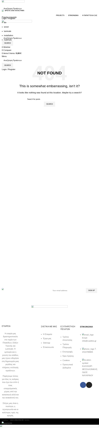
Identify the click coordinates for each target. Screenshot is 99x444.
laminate (7, 31)
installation (8, 35)
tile (5, 22)
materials (8, 40)
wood (6, 27)
